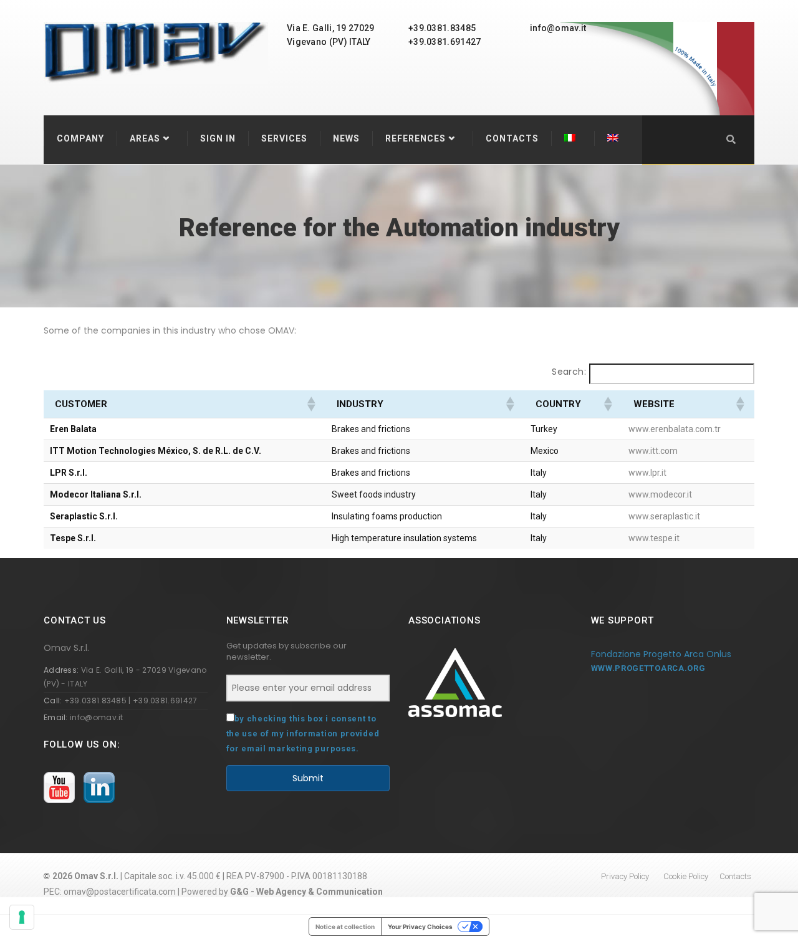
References (415, 138)
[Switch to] (572, 138)
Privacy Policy (625, 876)
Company (80, 138)
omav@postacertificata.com (120, 892)
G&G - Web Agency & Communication (306, 892)
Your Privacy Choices (420, 926)
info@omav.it (96, 717)
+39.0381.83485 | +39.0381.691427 (131, 700)
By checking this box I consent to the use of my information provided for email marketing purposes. (303, 733)
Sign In (218, 138)
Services (284, 138)
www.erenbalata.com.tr (674, 429)
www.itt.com (653, 451)
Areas (145, 138)
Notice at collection (345, 926)
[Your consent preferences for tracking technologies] (22, 917)
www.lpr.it (647, 473)
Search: (569, 371)
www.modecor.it (660, 494)
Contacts (512, 138)
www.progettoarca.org (648, 668)
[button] (310, 404)
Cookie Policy (685, 876)
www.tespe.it (654, 538)
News (346, 138)
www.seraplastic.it (664, 516)
